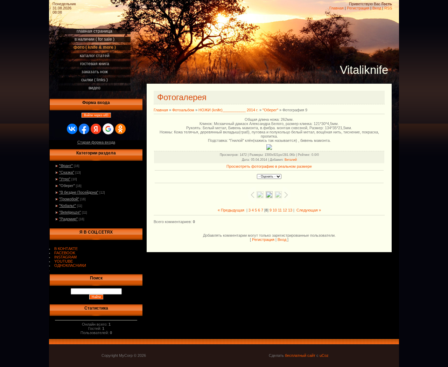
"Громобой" (69, 199)
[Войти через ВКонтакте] (72, 129)
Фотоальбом (183, 110)
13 (290, 210)
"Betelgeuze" (70, 212)
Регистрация (358, 8)
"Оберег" (67, 186)
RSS (388, 8)
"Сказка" (66, 172)
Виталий (291, 159)
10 (275, 210)
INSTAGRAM (65, 257)
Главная (336, 8)
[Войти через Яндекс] (96, 129)
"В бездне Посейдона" (78, 192)
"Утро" (64, 179)
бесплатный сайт (300, 355)
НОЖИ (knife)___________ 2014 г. (228, 110)
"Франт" (66, 166)
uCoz (324, 355)
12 (285, 210)
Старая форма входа (96, 142)
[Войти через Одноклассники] (120, 129)
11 (280, 210)
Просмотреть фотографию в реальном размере (269, 166)
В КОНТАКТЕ (66, 249)
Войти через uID (96, 115)
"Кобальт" (67, 205)
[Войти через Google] (108, 128)
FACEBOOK (64, 253)
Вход (376, 8)
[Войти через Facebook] (84, 129)
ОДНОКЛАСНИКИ (70, 265)
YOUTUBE (63, 261)
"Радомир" (68, 219)
